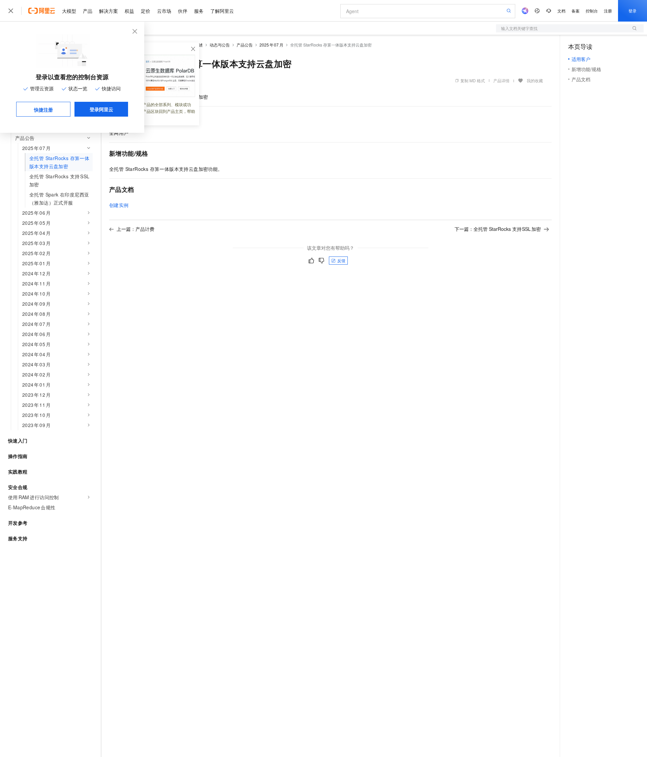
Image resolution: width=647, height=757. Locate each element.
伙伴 (182, 10)
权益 (129, 10)
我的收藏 (535, 80)
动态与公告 (220, 45)
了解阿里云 (222, 10)
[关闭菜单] (11, 11)
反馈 (341, 260)
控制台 (592, 10)
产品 (87, 10)
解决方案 (108, 10)
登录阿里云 (101, 109)
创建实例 (119, 205)
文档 (561, 10)
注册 (608, 10)
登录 (632, 10)
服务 (199, 10)
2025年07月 (271, 45)
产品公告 (245, 45)
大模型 (69, 10)
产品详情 (501, 80)
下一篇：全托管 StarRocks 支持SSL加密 (498, 228)
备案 (576, 10)
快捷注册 (43, 109)
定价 (145, 10)
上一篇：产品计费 (135, 228)
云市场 (164, 10)
